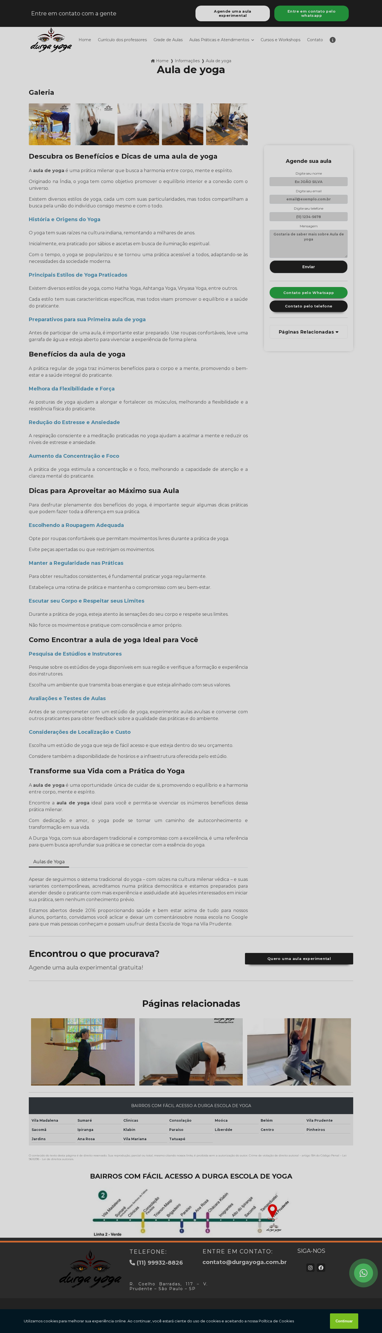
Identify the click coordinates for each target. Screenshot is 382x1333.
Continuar (344, 1321)
